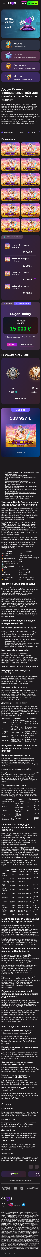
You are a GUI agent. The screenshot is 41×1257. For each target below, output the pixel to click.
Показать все (20, 452)
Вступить (12, 344)
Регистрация (32, 3)
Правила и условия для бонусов (20, 1180)
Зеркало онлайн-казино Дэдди (16, 476)
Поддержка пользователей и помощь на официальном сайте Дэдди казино (19, 497)
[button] (3, 23)
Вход (24, 3)
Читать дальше (26, 344)
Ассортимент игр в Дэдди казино (16, 481)
